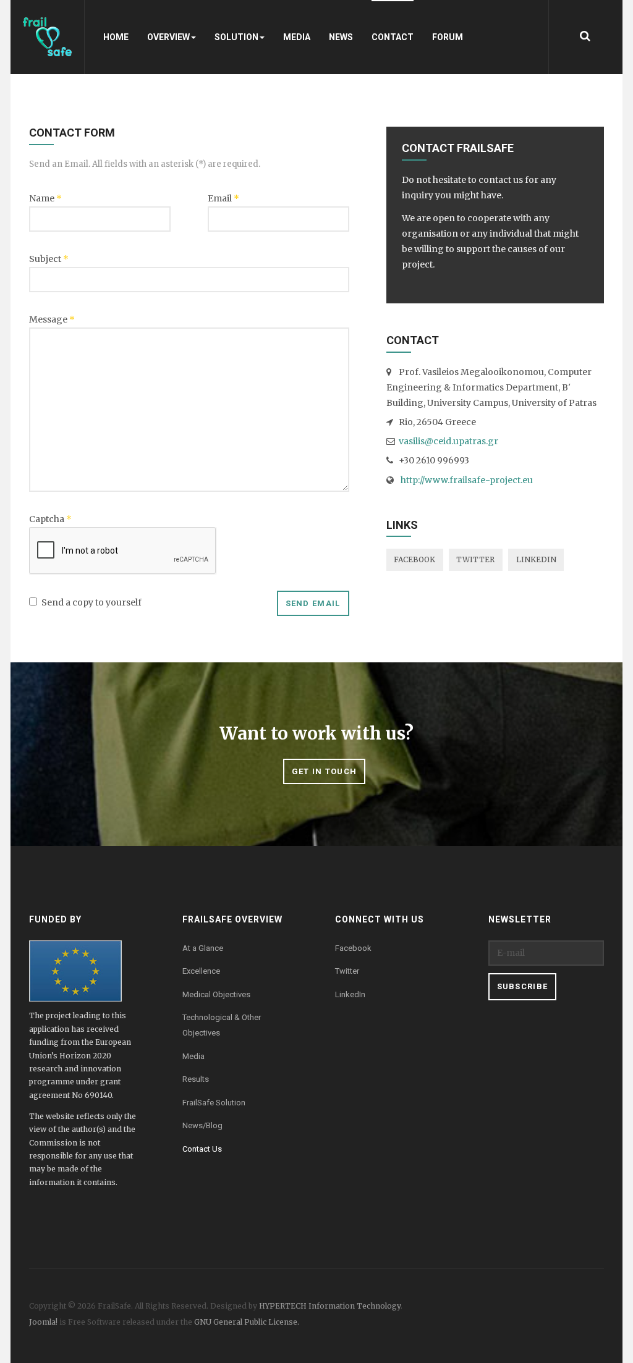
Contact (393, 37)
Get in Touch (324, 771)
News (341, 37)
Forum (447, 37)
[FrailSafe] (47, 37)
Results (195, 1079)
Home (116, 37)
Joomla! (43, 1322)
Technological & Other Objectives (221, 1025)
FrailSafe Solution (213, 1102)
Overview (168, 37)
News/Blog (202, 1125)
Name (45, 198)
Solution (236, 37)
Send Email (313, 603)
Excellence (201, 971)
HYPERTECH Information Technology (330, 1305)
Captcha (50, 519)
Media (296, 37)
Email (223, 198)
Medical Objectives (216, 994)
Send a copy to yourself (91, 602)
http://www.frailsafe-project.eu (466, 480)
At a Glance (202, 948)
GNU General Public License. (246, 1322)
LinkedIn (536, 559)
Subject (49, 258)
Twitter (475, 559)
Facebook (414, 559)
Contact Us (202, 1149)
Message (52, 319)
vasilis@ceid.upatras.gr (448, 441)
